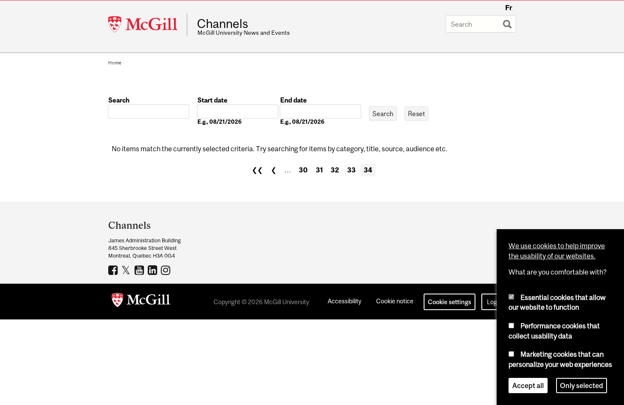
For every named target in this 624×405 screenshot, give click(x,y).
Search (118, 100)
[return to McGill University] (141, 301)
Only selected (581, 385)
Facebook (114, 270)
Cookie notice (394, 301)
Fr (508, 7)
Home (115, 62)
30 (303, 170)
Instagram (166, 270)
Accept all (528, 385)
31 (319, 170)
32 (335, 170)
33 (351, 170)
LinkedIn (153, 270)
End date (293, 100)
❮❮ (257, 170)
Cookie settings (449, 301)
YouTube (140, 270)
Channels (222, 23)
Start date (212, 100)
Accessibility (344, 301)
